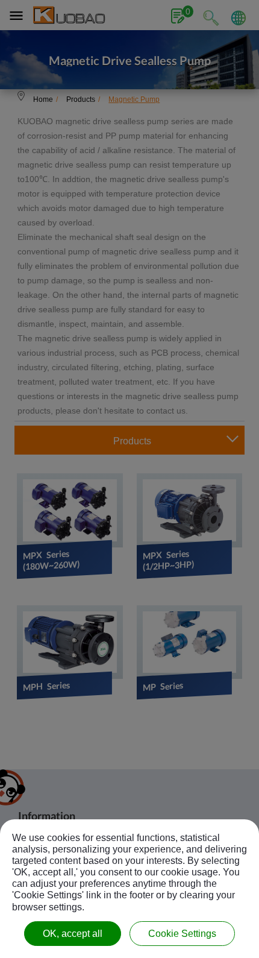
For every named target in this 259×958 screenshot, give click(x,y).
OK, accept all (72, 933)
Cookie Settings (182, 933)
